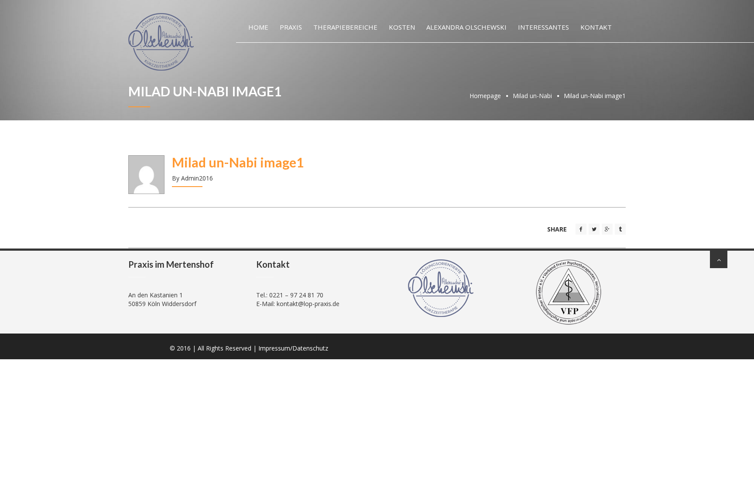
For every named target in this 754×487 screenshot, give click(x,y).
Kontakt (596, 27)
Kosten (402, 27)
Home (258, 27)
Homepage (485, 96)
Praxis (291, 27)
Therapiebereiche (345, 27)
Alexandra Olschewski (466, 27)
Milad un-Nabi (532, 96)
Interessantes (543, 27)
